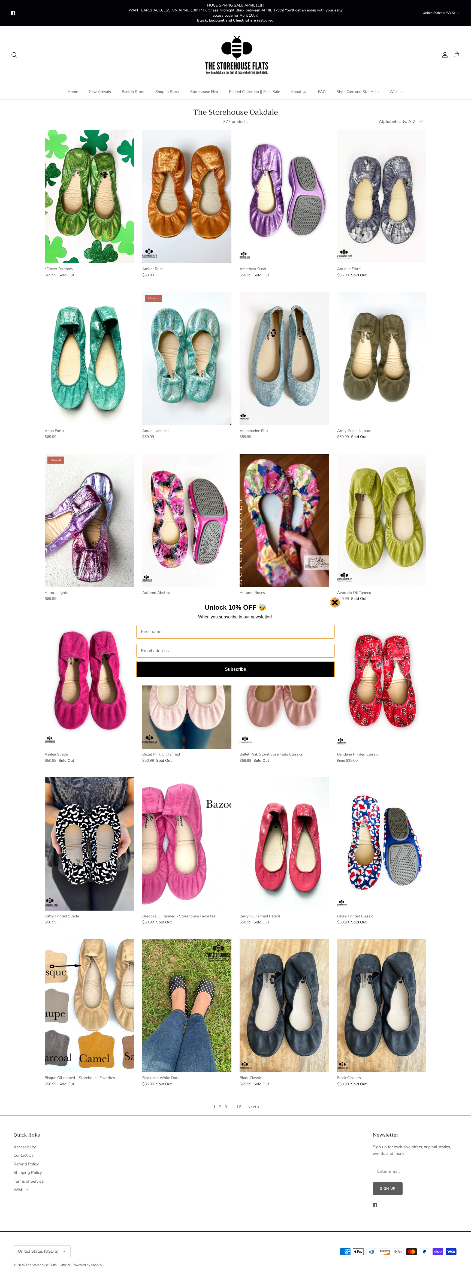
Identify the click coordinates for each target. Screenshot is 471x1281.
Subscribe (235, 669)
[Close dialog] (335, 602)
